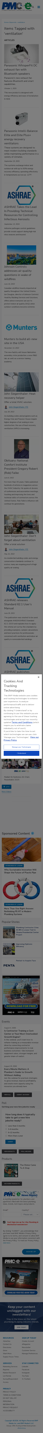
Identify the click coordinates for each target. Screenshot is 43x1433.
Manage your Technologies (21, 747)
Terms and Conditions (22, 722)
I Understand (21, 753)
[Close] (38, 677)
